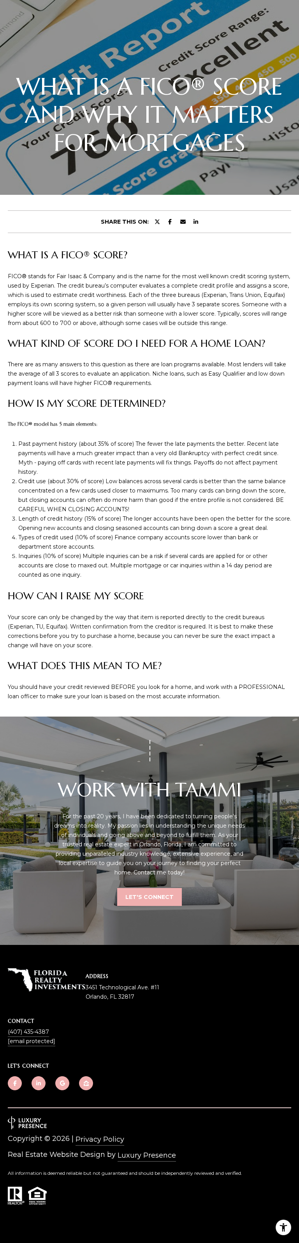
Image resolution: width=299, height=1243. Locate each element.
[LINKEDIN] (39, 1083)
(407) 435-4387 (28, 1031)
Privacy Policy (100, 1139)
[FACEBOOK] (15, 1083)
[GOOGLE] (62, 1083)
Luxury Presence (147, 1155)
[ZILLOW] (86, 1083)
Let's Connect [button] (149, 896)
